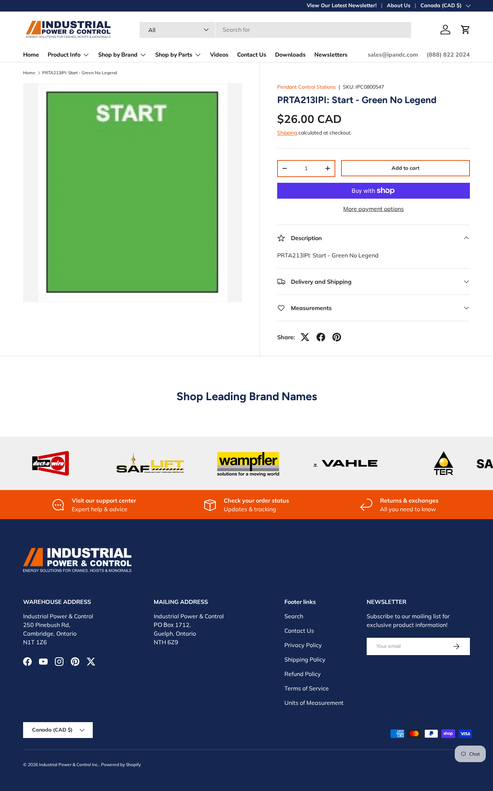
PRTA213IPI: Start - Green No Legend (79, 73)
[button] (466, 29)
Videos (219, 55)
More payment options (373, 208)
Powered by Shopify (121, 764)
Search (293, 616)
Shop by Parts (173, 55)
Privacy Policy (303, 645)
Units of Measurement (314, 702)
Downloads (290, 55)
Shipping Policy (305, 659)
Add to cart (405, 168)
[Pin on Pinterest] (337, 337)
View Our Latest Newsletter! (342, 5)
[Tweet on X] (305, 337)
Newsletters (331, 55)
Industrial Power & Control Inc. (69, 764)
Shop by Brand (118, 55)
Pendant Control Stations (306, 87)
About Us (398, 5)
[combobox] (275, 29)
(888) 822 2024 (448, 55)
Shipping (287, 132)
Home (31, 55)
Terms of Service (306, 688)
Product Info (64, 55)
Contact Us (251, 55)
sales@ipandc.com (393, 55)
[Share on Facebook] (321, 337)
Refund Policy (302, 673)
